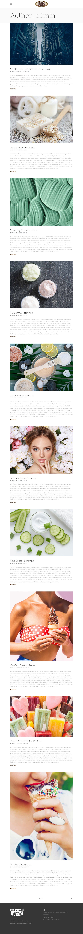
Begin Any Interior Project (25, 741)
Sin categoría (26, 71)
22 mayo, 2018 (19, 71)
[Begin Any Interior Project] (41, 716)
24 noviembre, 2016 (20, 150)
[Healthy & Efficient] (41, 284)
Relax (27, 667)
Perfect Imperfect (20, 864)
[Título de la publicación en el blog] (41, 44)
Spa (26, 150)
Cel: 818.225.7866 (48, 917)
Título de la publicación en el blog (30, 69)
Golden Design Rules (22, 665)
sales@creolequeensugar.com (52, 919)
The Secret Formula (22, 560)
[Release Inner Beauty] (41, 450)
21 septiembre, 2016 (20, 667)
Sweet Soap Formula (22, 147)
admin (13, 71)
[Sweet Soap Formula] (41, 119)
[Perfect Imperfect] (41, 816)
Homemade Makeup (22, 395)
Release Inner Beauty (23, 478)
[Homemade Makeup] (41, 367)
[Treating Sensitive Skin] (41, 202)
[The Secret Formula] (41, 532)
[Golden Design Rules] (41, 626)
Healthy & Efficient (21, 312)
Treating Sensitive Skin (24, 230)
